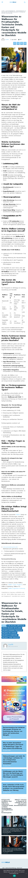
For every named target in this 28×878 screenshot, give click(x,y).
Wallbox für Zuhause (9, 633)
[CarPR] (3, 39)
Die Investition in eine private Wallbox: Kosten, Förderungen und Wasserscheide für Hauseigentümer (13, 850)
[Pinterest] (21, 43)
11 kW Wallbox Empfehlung (16, 625)
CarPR (7, 39)
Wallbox (18, 514)
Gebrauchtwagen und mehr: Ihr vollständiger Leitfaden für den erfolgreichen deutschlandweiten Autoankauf (14, 760)
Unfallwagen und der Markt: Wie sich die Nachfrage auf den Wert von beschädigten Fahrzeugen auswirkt (13, 774)
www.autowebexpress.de (10, 547)
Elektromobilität (10, 11)
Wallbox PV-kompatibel (10, 635)
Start (3, 11)
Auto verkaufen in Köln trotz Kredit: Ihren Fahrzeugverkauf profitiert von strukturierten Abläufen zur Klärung (13, 787)
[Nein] (26, 873)
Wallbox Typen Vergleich (15, 585)
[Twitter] (18, 43)
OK (14, 875)
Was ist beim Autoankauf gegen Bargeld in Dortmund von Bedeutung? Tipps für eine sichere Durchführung (13, 745)
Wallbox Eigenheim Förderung (16, 588)
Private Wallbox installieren (11, 628)
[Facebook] (14, 43)
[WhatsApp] (25, 43)
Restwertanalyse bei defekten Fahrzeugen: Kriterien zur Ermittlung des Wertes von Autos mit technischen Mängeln (14, 731)
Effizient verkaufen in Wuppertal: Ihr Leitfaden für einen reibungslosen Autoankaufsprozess (20, 802)
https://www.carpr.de (13, 646)
